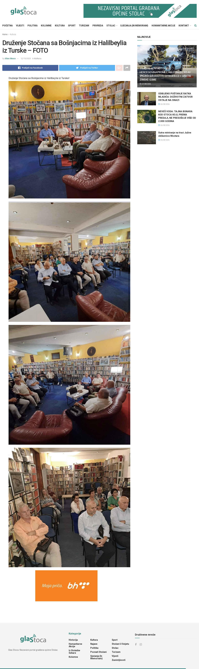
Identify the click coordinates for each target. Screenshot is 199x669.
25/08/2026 (164, 140)
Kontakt (184, 25)
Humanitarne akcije (163, 25)
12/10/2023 (26, 58)
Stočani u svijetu (120, 644)
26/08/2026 (164, 104)
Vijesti (20, 25)
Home (4, 34)
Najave (93, 644)
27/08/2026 (146, 84)
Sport (72, 25)
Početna (7, 25)
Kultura (60, 25)
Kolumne (46, 25)
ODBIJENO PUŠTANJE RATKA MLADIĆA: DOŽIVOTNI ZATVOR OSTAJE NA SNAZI (175, 96)
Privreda (98, 25)
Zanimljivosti (118, 660)
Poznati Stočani (98, 652)
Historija (73, 640)
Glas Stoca (10, 58)
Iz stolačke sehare (74, 651)
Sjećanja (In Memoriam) (134, 25)
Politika (32, 25)
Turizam (84, 25)
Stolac (110, 25)
